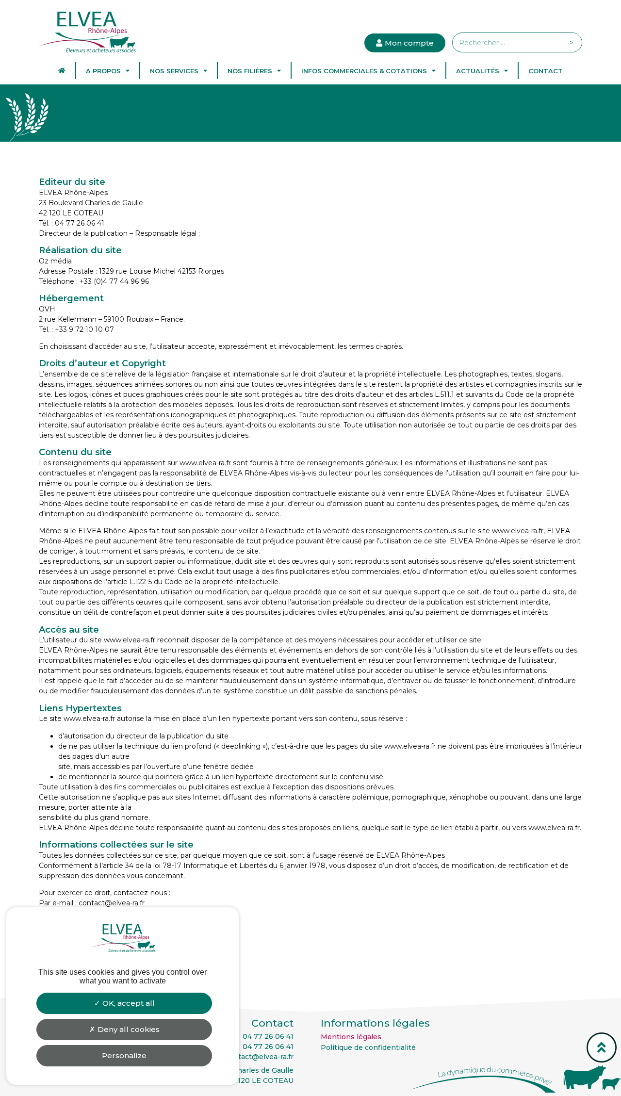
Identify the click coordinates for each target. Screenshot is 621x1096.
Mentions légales (351, 1036)
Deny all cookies (128, 1029)
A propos (103, 71)
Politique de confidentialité (368, 1047)
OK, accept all (127, 1003)
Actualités (477, 71)
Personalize (124, 1055)
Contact (545, 71)
